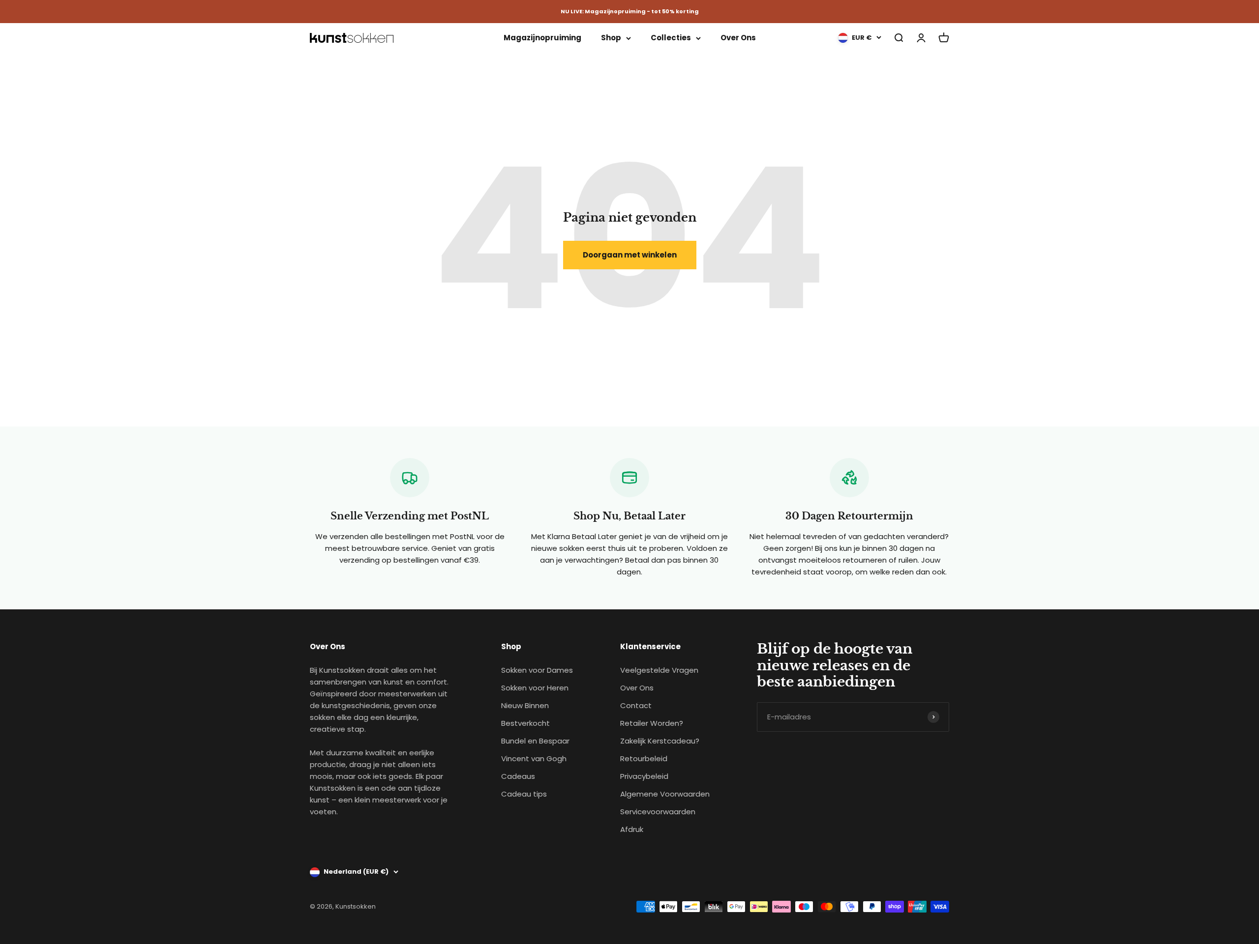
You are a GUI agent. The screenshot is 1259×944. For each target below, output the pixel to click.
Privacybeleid (644, 776)
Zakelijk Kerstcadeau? (659, 741)
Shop (611, 37)
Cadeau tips (524, 794)
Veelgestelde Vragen (659, 670)
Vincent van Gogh (534, 758)
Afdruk (631, 829)
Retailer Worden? (651, 723)
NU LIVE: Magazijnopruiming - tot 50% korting (630, 11)
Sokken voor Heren (535, 688)
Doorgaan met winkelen (630, 255)
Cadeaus (518, 776)
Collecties (671, 37)
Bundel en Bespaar (535, 741)
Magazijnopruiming (542, 37)
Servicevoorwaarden (657, 811)
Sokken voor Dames (537, 670)
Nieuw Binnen (525, 705)
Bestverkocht (525, 723)
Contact (636, 705)
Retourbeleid (643, 758)
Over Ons (738, 37)
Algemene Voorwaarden (665, 794)
